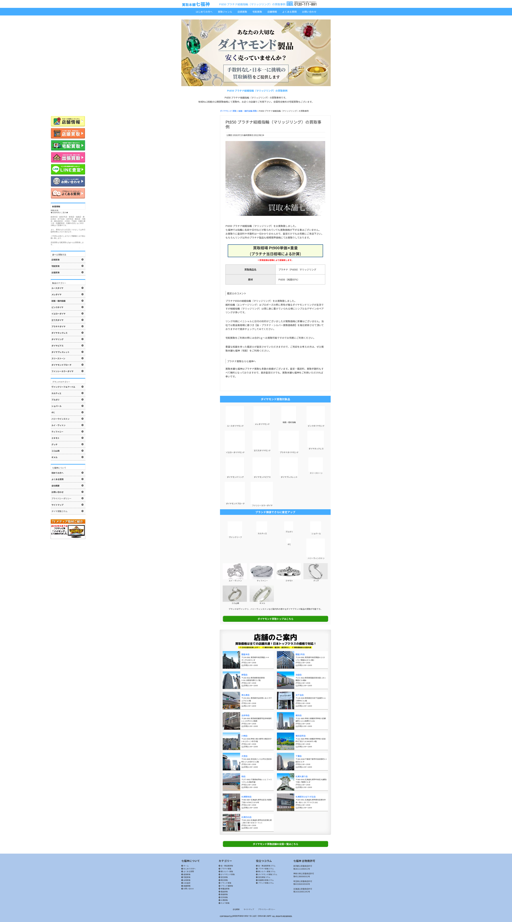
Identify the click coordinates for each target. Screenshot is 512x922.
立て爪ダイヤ (57, 320)
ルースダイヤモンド (235, 425)
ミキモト (289, 580)
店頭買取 (242, 11)
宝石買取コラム (264, 877)
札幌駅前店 (246, 796)
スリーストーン (316, 473)
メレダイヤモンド (262, 424)
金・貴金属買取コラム (266, 865)
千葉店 (299, 756)
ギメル (262, 603)
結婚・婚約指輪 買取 (247, 110)
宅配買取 (257, 11)
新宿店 (244, 674)
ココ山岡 (235, 603)
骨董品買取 (224, 888)
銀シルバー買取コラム (266, 871)
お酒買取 (224, 900)
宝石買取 (224, 877)
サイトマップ (249, 909)
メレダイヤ (56, 294)
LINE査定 (186, 883)
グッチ (316, 580)
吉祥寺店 (245, 715)
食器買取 (224, 894)
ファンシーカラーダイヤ (262, 505)
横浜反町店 (301, 735)
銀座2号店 (300, 654)
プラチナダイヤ (58, 326)
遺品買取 (224, 891)
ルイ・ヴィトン (235, 580)
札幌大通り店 (302, 776)
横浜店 (299, 715)
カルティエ (262, 533)
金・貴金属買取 (226, 865)
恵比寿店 (245, 694)
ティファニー (262, 580)
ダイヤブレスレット (289, 477)
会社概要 (236, 909)
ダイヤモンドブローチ (235, 503)
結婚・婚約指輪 (289, 422)
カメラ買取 (224, 903)
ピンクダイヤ (57, 307)
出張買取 (186, 880)
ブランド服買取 (226, 886)
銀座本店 (245, 654)
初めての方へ (57, 472)
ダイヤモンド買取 (227, 874)
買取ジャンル (225, 11)
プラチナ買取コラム (266, 868)
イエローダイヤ (58, 313)
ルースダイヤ (57, 288)
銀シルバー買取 (226, 871)
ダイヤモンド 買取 (228, 110)
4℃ (289, 544)
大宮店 (244, 756)
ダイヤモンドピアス (262, 477)
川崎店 (244, 735)
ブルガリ (289, 531)
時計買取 (224, 880)
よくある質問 (289, 11)
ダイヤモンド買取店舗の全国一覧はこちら (275, 844)
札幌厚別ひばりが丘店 (306, 796)
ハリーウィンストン (316, 558)
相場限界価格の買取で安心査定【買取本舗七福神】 (252, 916)
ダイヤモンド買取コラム (267, 874)
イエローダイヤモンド (235, 452)
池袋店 (299, 674)
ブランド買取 (225, 883)
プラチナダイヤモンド (289, 452)
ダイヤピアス (57, 345)
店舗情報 (272, 11)
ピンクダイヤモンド (316, 425)
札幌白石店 (246, 817)
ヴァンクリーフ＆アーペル (63, 386)
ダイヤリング (57, 339)
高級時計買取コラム (266, 880)
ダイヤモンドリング (235, 477)
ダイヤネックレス (316, 448)
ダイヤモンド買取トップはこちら (275, 618)
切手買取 (224, 897)
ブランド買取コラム (266, 883)
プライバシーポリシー (266, 909)
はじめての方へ (204, 11)
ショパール (316, 533)
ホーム (186, 865)
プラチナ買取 (225, 868)
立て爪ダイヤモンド (262, 450)
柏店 (243, 776)
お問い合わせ (309, 11)
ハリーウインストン (60, 418)
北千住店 (300, 694)
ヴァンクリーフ (235, 537)
